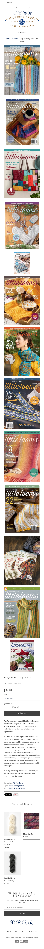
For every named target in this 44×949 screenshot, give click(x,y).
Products (15, 39)
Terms (23, 931)
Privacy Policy (33, 931)
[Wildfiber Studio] (22, 22)
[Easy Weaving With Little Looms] (22, 70)
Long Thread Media (17, 788)
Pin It (15, 794)
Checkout (36, 8)
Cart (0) (28, 8)
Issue (6, 694)
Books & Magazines (16, 786)
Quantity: (8, 704)
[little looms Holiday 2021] (22, 561)
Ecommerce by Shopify (32, 937)
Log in (18, 8)
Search (9, 931)
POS (22, 937)
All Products (18, 783)
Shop (16, 931)
